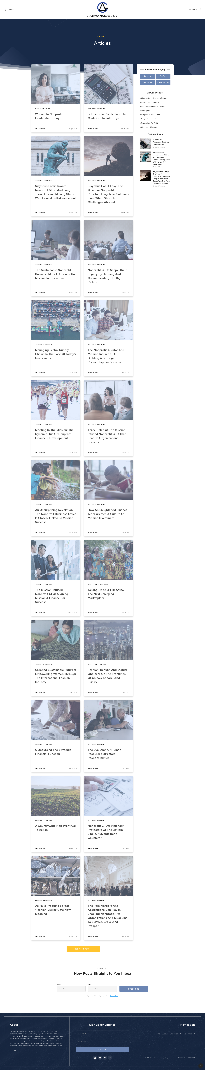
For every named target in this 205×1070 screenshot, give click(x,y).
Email (90, 984)
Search (193, 9)
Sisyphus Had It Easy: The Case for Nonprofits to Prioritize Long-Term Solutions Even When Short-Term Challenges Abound (161, 177)
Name (59, 984)
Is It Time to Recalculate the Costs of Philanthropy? (161, 142)
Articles (167, 147)
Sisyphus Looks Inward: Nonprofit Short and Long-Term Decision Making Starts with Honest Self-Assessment (161, 158)
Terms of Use (114, 996)
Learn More (14, 1051)
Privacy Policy (191, 1057)
